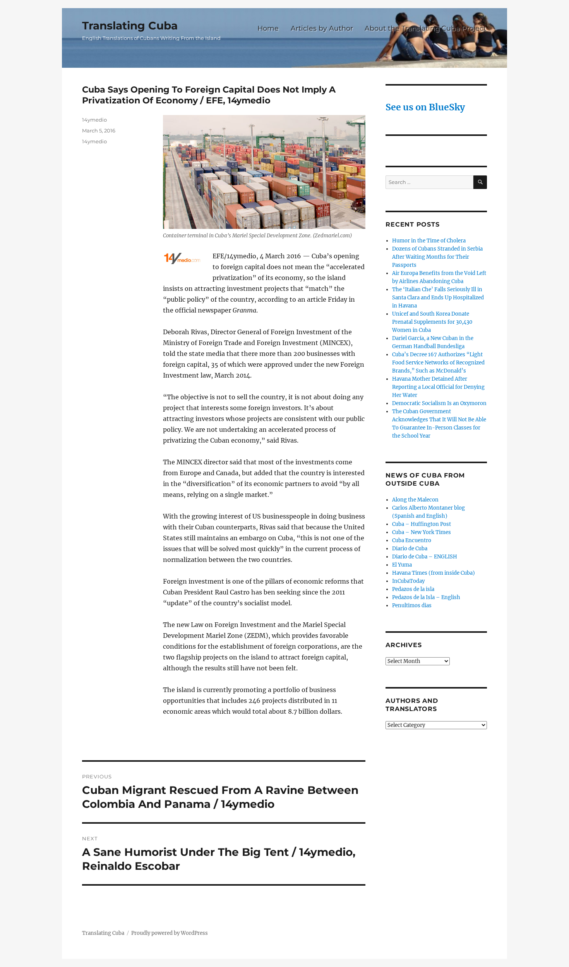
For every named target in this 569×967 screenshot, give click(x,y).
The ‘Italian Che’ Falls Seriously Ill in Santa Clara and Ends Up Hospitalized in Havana (438, 297)
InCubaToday (408, 581)
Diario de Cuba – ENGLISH (424, 556)
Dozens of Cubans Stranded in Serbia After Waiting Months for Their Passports (437, 257)
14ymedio (94, 120)
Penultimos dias (412, 605)
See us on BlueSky (425, 107)
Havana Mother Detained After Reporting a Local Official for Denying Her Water (438, 387)
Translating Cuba (130, 25)
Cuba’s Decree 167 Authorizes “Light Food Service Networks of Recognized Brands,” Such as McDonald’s (438, 362)
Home (268, 28)
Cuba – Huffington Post (421, 524)
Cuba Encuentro (411, 540)
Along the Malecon (415, 499)
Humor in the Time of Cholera (429, 240)
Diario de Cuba (409, 548)
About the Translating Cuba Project (425, 28)
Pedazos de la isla (413, 589)
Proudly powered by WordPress (169, 933)
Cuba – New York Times (421, 532)
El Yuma (402, 565)
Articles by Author (322, 28)
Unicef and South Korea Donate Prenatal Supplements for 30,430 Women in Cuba (432, 322)
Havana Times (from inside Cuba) (433, 573)
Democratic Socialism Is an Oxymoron (439, 403)
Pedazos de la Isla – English (426, 597)
